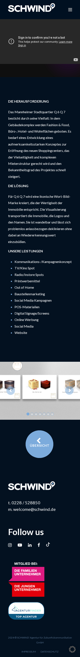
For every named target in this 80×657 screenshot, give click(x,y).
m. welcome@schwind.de (32, 509)
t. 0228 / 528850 (24, 502)
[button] (72, 649)
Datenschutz (49, 651)
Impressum (29, 651)
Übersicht (39, 445)
